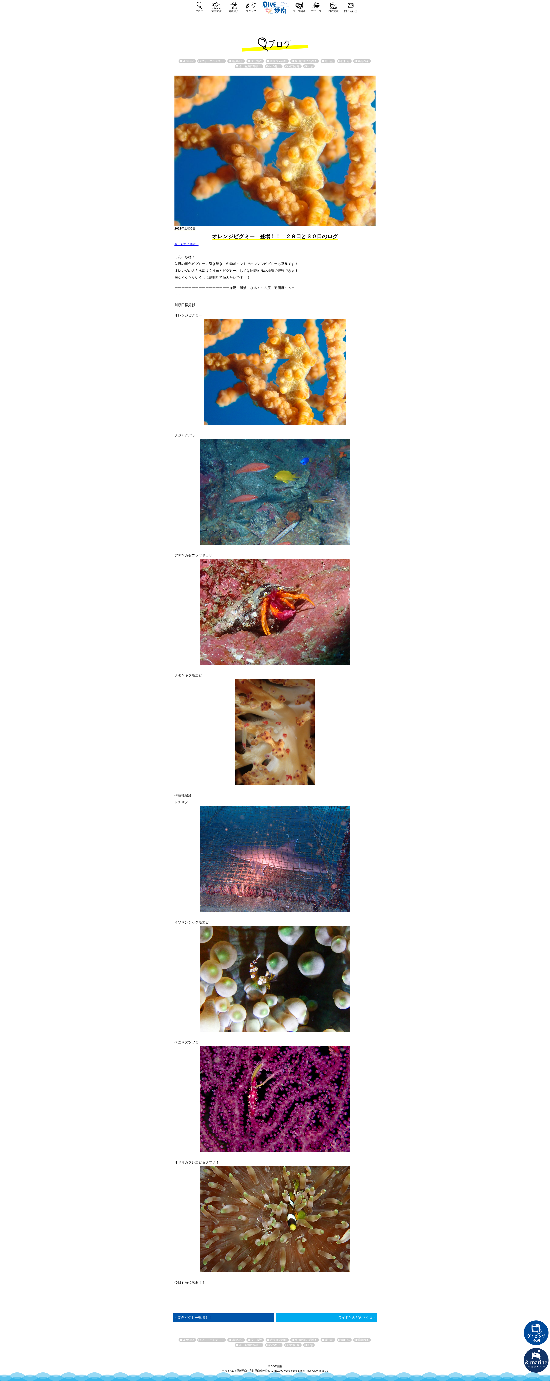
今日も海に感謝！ (186, 244)
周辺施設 (333, 11)
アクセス (316, 11)
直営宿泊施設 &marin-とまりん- (536, 1360)
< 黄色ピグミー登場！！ (193, 1317)
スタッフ (251, 11)
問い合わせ (350, 11)
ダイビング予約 (536, 1333)
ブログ (199, 11)
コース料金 (299, 11)
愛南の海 (216, 11)
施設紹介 (234, 11)
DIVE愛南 (275, 7)
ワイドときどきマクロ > (356, 1317)
